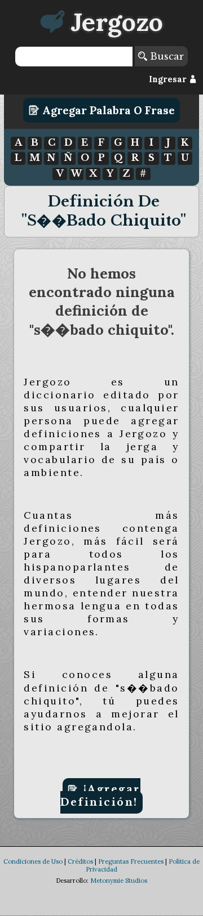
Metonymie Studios (118, 880)
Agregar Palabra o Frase (107, 110)
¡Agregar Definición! (100, 796)
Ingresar (169, 79)
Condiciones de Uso (33, 861)
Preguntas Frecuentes (131, 861)
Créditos (80, 861)
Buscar (165, 56)
